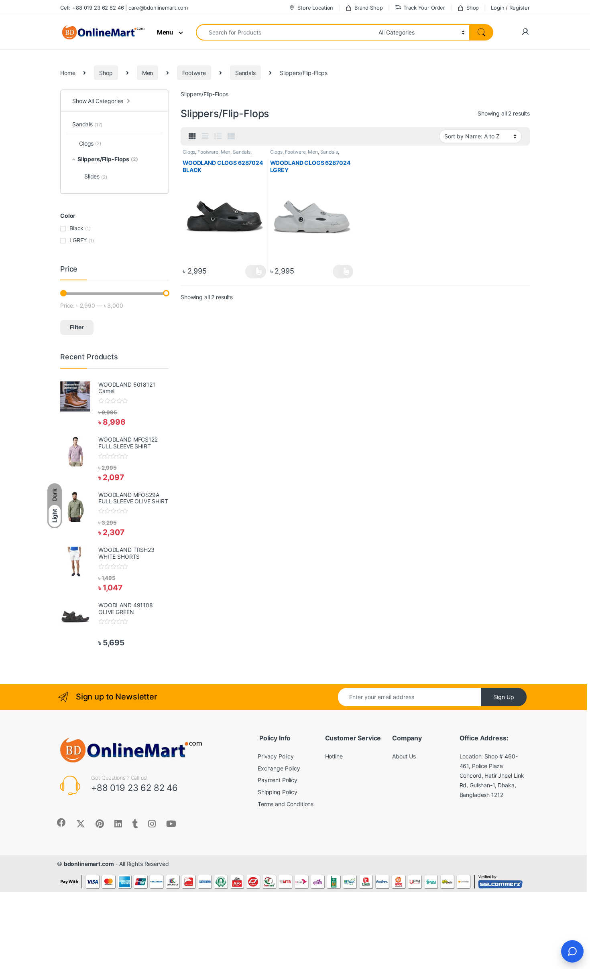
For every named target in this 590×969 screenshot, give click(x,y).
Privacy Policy (276, 756)
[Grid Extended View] (205, 136)
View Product (255, 271)
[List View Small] (231, 136)
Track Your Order (424, 7)
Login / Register (510, 7)
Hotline (334, 756)
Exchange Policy (279, 768)
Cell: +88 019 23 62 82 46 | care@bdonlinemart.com (124, 7)
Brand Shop (368, 7)
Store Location (315, 7)
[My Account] (525, 32)
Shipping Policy (277, 792)
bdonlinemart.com (89, 863)
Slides (95, 176)
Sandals (245, 72)
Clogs (189, 152)
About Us (404, 756)
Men (147, 72)
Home (67, 72)
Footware (194, 72)
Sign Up (503, 696)
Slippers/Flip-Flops (107, 159)
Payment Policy (277, 779)
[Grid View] (192, 136)
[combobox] (285, 32)
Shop (472, 7)
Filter (77, 327)
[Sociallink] (61, 822)
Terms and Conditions (285, 804)
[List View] (218, 136)
